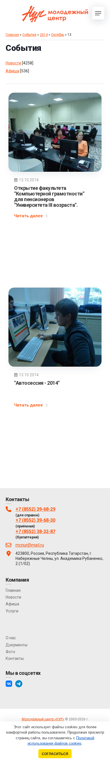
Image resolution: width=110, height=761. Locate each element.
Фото (10, 651)
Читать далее (28, 215)
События (29, 35)
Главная (12, 35)
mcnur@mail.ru (30, 545)
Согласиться (55, 754)
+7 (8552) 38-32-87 (35, 531)
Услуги (12, 611)
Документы (16, 645)
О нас (11, 638)
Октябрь (57, 35)
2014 (44, 35)
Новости (13, 63)
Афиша (12, 71)
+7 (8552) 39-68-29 (35, 509)
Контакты (15, 658)
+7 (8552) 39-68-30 (35, 520)
